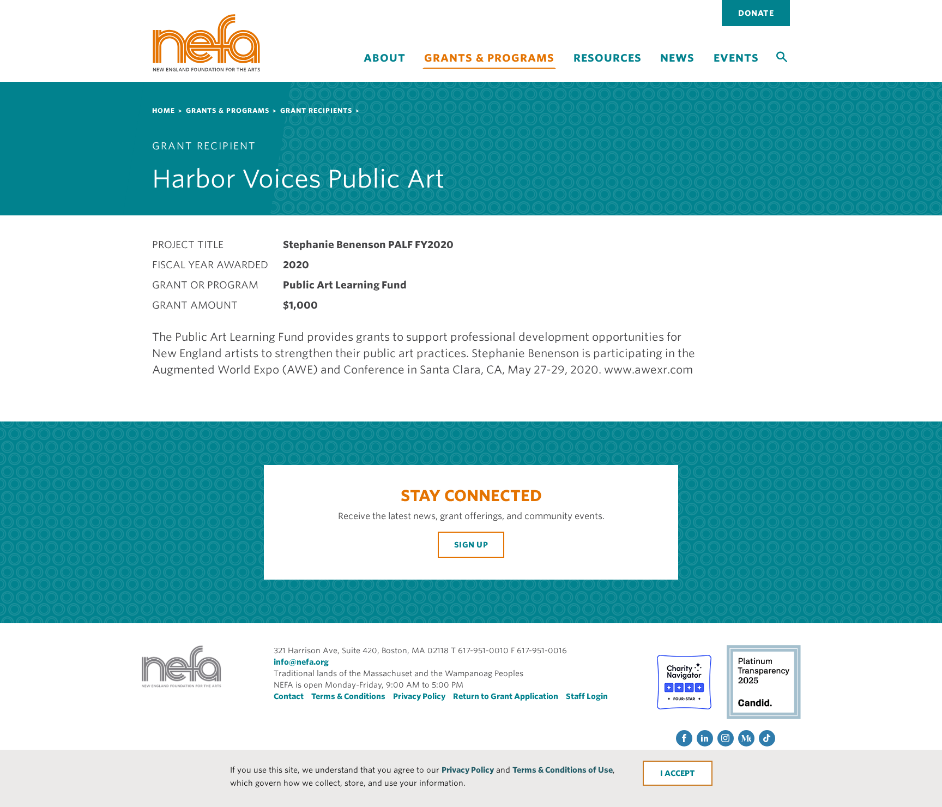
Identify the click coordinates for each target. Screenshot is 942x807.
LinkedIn (705, 738)
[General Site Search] (782, 56)
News (677, 58)
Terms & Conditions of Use (562, 770)
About (385, 58)
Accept (680, 773)
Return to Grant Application (505, 696)
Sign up (471, 544)
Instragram (725, 738)
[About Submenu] (384, 67)
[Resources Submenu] (607, 67)
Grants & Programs (489, 58)
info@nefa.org (301, 662)
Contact (289, 696)
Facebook (684, 738)
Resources (607, 58)
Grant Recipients (316, 110)
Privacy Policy (468, 770)
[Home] (206, 43)
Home (163, 110)
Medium (746, 738)
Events (736, 58)
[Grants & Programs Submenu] (489, 75)
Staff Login (587, 696)
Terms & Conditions (348, 696)
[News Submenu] (677, 67)
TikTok (767, 738)
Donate (756, 13)
